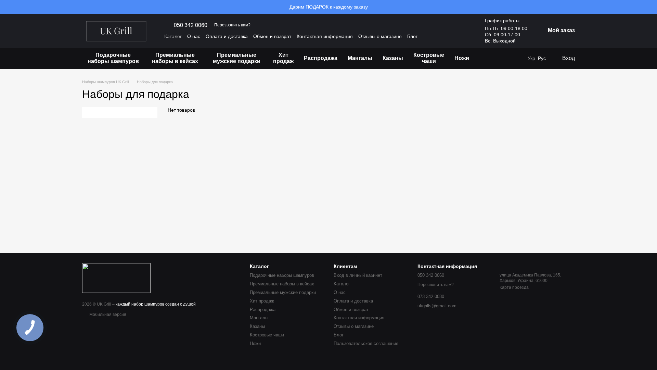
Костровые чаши (428, 58)
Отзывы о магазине (380, 36)
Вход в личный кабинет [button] (358, 275)
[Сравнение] (517, 58)
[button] (651, 7)
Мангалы (360, 58)
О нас (193, 36)
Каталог (173, 36)
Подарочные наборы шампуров (113, 58)
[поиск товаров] (486, 58)
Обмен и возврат (272, 36)
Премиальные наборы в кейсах (175, 58)
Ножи (461, 58)
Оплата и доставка (227, 36)
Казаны (393, 58)
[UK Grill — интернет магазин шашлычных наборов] (116, 277)
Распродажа (320, 58)
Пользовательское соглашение (366, 343)
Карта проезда (514, 287)
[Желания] (503, 58)
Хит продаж (283, 58)
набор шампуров (147, 304)
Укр (531, 58)
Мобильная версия (107, 314)
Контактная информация (325, 36)
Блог (412, 36)
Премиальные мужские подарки (236, 58)
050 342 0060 (190, 25)
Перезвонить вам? (232, 25)
